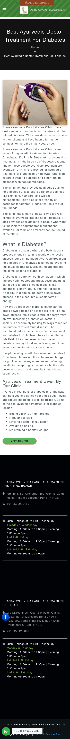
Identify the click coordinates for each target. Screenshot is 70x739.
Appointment (19, 441)
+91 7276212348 (18, 631)
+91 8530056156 (18, 504)
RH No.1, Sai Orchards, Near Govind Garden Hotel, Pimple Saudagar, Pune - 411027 (36, 496)
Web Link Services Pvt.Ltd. (49, 734)
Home (35, 47)
